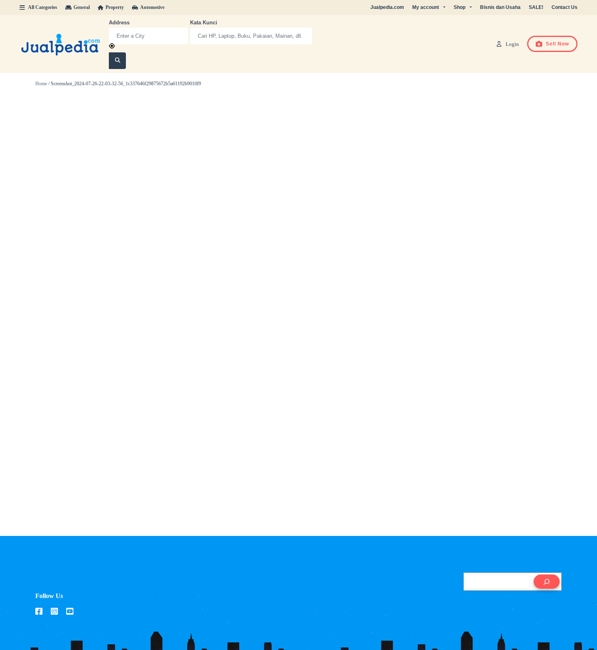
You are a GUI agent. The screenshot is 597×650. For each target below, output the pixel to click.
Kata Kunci (203, 22)
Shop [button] (459, 7)
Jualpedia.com (387, 7)
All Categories (42, 7)
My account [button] (425, 7)
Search (117, 61)
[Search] (547, 581)
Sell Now (557, 44)
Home (41, 83)
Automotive (152, 7)
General (82, 7)
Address (119, 22)
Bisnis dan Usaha (500, 7)
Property (115, 7)
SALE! (536, 7)
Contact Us (565, 7)
